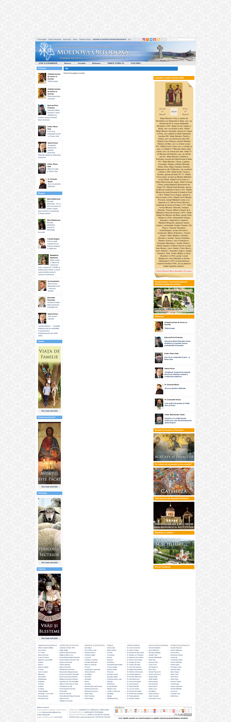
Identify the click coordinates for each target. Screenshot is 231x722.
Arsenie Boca (175, 652)
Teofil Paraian (175, 684)
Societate (81, 63)
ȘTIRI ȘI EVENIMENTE (48, 63)
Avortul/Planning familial (114, 664)
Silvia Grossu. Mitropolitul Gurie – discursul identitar (54, 286)
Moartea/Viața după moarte (93, 686)
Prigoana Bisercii (90, 652)
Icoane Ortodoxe (43, 657)
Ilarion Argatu (175, 672)
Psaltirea (41, 686)
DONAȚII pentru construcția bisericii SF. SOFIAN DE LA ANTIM (89, 717)
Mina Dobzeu (153, 686)
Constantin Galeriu (177, 660)
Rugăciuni (41, 681)
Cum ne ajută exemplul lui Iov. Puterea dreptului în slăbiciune (53, 244)
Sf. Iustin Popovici (132, 684)
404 (66, 68)
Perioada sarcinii (112, 674)
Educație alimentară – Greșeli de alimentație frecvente (49, 226)
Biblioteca (96, 63)
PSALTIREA (136, 63)
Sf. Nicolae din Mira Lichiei (135, 652)
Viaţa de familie (112, 669)
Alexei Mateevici (154, 650)
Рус (129, 39)
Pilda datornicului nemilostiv (54, 94)
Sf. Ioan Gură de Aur (133, 648)
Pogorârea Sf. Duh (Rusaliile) (68, 681)
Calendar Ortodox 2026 (67, 648)
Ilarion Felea (174, 674)
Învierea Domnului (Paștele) (68, 677)
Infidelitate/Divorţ (112, 698)
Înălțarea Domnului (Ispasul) (68, 679)
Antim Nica (152, 660)
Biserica (67, 63)
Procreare (110, 672)
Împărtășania (42, 679)
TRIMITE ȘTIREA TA (115, 63)
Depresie (110, 660)
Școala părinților (112, 686)
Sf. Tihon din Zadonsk (134, 667)
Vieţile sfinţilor (63, 650)
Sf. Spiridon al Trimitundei (135, 655)
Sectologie (88, 679)
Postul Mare (63, 691)
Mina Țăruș (152, 669)
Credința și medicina (91, 660)
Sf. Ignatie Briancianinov (135, 669)
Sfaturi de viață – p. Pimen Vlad (53, 167)
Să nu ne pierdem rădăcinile (54, 182)
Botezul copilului (43, 667)
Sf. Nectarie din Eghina (134, 691)
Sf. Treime (41, 652)
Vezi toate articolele (49, 411)
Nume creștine (43, 672)
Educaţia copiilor (112, 677)
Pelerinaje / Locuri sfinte (45, 693)
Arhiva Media (89, 698)
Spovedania (42, 677)
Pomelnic (41, 684)
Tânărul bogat (54, 77)
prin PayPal (58, 717)
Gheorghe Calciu (176, 667)
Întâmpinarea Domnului (66, 669)
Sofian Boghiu (153, 679)
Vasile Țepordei (154, 696)
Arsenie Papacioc (176, 648)
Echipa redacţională (43, 714)
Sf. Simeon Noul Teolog (134, 660)
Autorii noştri (67, 39)
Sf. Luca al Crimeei (133, 689)
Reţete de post (64, 698)
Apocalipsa (88, 648)
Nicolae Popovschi (155, 672)
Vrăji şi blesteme (90, 672)
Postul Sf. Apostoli (65, 693)
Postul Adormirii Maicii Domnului (69, 696)
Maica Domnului (43, 655)
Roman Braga (153, 681)
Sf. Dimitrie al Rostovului (135, 672)
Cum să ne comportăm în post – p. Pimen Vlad (54, 131)
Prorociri (87, 667)
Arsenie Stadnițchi (154, 648)
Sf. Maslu (41, 689)
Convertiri (88, 657)
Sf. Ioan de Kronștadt (134, 681)
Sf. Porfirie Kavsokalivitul (135, 693)
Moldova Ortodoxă (43, 707)
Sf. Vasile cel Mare (133, 650)
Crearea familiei (112, 667)
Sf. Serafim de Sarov (133, 662)
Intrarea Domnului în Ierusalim (69, 674)
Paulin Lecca (153, 689)
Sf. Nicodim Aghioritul (133, 674)
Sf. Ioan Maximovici (133, 679)
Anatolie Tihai (153, 655)
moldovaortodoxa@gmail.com (51, 712)
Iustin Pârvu (174, 677)
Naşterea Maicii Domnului (67, 652)
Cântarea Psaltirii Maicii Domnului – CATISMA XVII (53, 302)
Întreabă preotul (43, 698)
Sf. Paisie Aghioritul (133, 696)
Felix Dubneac (153, 684)
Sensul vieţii (111, 648)
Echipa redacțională (54, 39)
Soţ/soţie (110, 681)
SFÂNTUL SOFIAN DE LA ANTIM (98, 714)
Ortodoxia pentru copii (114, 679)
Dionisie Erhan (153, 662)
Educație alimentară (91, 662)
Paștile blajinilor (43, 691)
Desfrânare (110, 662)
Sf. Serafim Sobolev (133, 698)
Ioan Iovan (174, 691)
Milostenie (41, 674)
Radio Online (89, 693)
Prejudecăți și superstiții (92, 669)
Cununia (40, 669)
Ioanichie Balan (175, 669)
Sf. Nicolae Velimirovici (134, 677)
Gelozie (109, 657)
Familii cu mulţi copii (113, 691)
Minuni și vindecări (91, 664)
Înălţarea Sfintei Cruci (66, 655)
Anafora (40, 662)
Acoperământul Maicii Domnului (69, 657)
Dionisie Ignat (175, 664)
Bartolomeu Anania (177, 655)
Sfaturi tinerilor (111, 650)
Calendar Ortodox (85, 39)
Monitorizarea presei (91, 691)
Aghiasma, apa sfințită (45, 660)
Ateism (87, 681)
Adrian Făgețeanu (176, 650)
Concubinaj (110, 655)
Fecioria (109, 652)
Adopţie (109, 696)
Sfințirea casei (111, 689)
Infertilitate (110, 693)
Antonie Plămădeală (155, 657)
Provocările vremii (90, 650)
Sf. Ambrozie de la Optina (135, 657)
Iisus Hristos (42, 650)
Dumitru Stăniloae (176, 662)
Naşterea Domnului (65, 662)
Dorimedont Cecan (155, 698)
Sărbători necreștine (66, 701)
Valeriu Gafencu (154, 693)
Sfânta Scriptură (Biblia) (45, 648)
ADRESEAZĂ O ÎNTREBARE (93, 712)
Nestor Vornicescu (155, 674)
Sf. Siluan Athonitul (133, 686)
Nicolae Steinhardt (176, 686)
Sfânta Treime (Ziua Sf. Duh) (68, 684)
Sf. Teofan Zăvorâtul (133, 664)
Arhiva (75, 39)
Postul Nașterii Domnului (67, 689)
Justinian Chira (175, 693)
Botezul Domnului (65, 667)
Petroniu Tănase (176, 681)
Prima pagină (42, 39)
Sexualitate (88, 674)
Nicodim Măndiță (176, 689)
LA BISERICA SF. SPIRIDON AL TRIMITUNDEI (93, 710)
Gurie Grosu (153, 664)
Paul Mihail (152, 691)
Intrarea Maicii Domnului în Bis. (69, 660)
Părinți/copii (110, 684)
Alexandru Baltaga (154, 652)
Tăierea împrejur (64, 664)
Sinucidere (88, 677)
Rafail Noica (174, 696)
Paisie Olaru (174, 679)
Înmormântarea (43, 696)
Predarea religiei (90, 655)
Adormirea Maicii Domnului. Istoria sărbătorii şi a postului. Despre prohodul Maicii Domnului (49, 113)
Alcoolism (88, 684)
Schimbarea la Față (65, 686)
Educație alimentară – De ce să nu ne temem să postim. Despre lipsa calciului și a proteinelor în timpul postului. (49, 206)
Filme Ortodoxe (90, 696)
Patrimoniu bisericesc (92, 689)
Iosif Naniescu (153, 667)
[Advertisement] (81, 19)
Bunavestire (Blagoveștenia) (68, 672)
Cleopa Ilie (174, 657)
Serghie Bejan (153, 677)
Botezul (40, 664)
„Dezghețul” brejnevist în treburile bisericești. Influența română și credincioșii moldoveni (49, 150)
